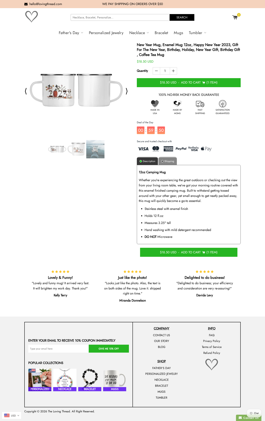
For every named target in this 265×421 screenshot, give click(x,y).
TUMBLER (161, 398)
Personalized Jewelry (106, 33)
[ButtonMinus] (156, 71)
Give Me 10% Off (109, 348)
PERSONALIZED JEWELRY (161, 374)
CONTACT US (161, 335)
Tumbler (195, 33)
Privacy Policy (211, 341)
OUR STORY (161, 341)
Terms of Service (212, 347)
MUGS (161, 392)
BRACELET (161, 386)
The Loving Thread (59, 411)
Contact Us (250, 417)
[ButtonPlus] (173, 71)
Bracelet (161, 33)
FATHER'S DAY (161, 368)
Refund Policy (211, 353)
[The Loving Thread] (46, 16)
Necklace (137, 33)
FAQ (212, 335)
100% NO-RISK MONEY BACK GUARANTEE (188, 94)
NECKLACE (161, 380)
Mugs (178, 33)
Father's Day (69, 33)
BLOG (161, 347)
